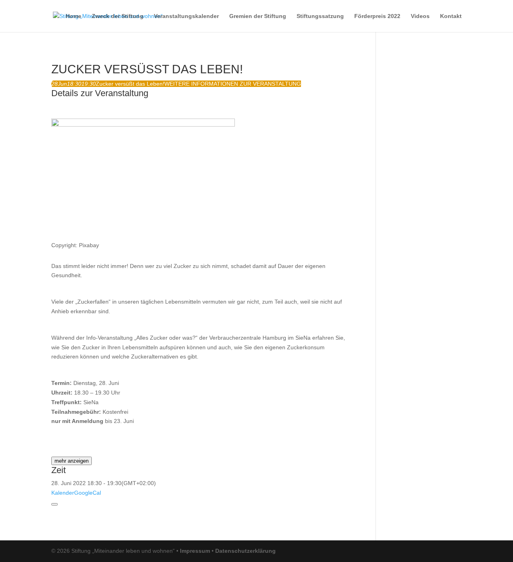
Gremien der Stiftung (257, 16)
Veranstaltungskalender (186, 16)
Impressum (195, 551)
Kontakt (451, 16)
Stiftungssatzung (320, 16)
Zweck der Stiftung (117, 16)
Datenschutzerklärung (245, 551)
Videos (420, 16)
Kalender (62, 492)
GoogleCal (87, 492)
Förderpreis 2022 (377, 16)
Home (73, 16)
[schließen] (54, 504)
